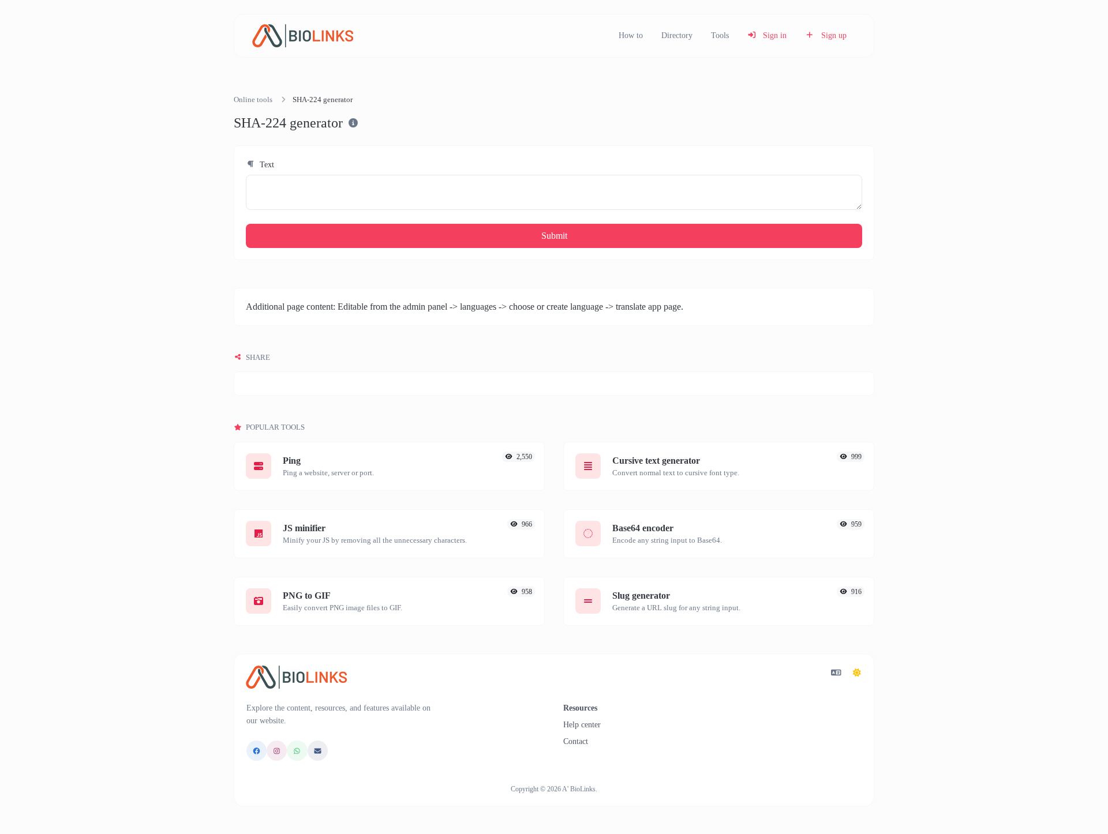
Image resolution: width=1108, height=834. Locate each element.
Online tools (253, 100)
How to (631, 35)
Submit (554, 236)
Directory (676, 35)
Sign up (833, 35)
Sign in (774, 35)
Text (265, 164)
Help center (582, 724)
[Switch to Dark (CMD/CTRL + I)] (857, 673)
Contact (575, 741)
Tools (720, 35)
